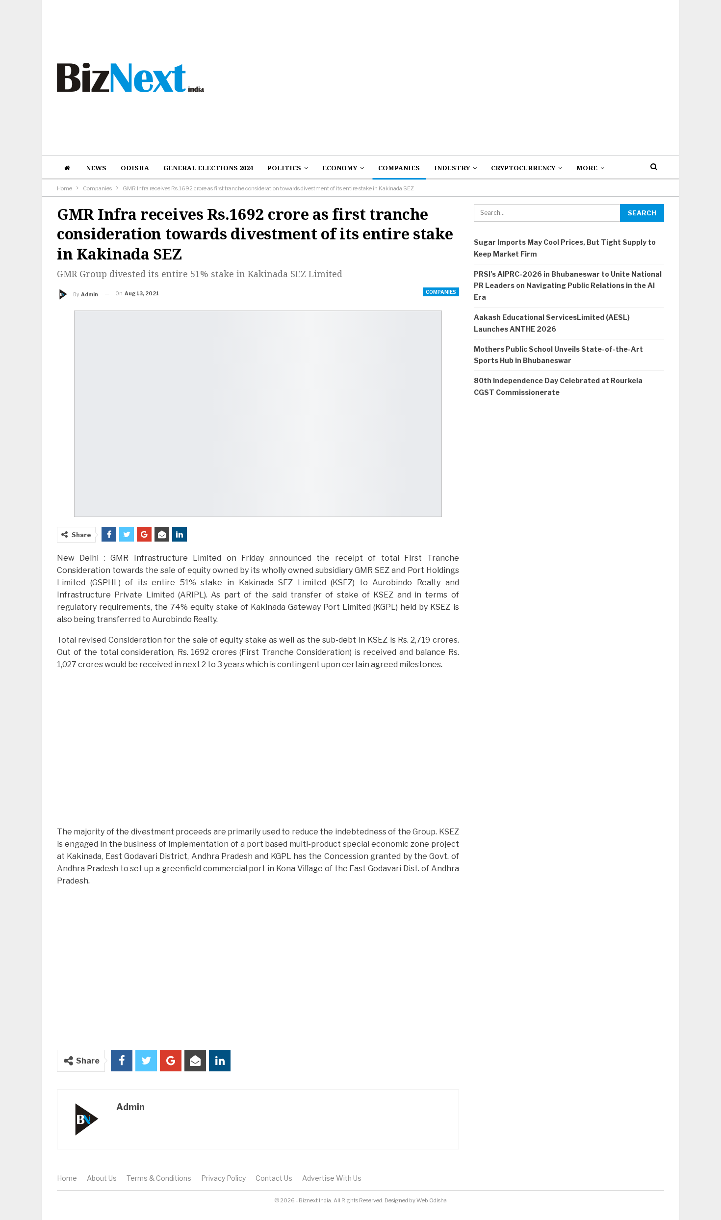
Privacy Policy (223, 1178)
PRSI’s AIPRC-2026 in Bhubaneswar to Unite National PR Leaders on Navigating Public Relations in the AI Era (568, 286)
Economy (339, 167)
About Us (102, 1178)
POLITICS (284, 167)
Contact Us (274, 1178)
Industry (452, 167)
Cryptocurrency (523, 167)
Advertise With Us (331, 1178)
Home (67, 1178)
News (96, 167)
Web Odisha (431, 1200)
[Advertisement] (464, 77)
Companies (399, 167)
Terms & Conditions (159, 1178)
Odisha (135, 167)
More (586, 167)
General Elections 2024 (208, 167)
